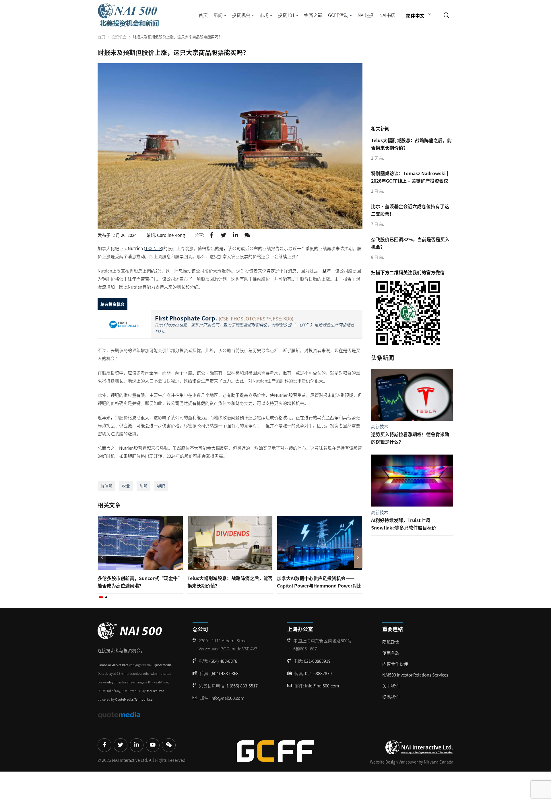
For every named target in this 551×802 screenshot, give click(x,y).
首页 (203, 14)
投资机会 (241, 14)
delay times (113, 682)
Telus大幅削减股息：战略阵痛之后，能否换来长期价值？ (230, 582)
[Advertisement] (414, 86)
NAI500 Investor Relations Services (415, 675)
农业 (126, 486)
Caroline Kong (171, 235)
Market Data (155, 690)
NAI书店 (387, 14)
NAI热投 (366, 14)
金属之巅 (313, 14)
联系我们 (390, 696)
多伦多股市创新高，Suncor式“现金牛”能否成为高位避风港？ (140, 582)
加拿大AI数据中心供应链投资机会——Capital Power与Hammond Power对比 (319, 582)
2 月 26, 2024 (124, 235)
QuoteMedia (163, 664)
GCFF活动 (338, 14)
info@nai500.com (227, 698)
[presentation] (102, 558)
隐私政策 (390, 642)
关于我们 (390, 686)
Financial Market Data (113, 664)
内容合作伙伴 (395, 664)
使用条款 (390, 653)
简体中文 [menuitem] (415, 15)
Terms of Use (143, 699)
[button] (101, 597)
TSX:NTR (153, 248)
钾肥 (161, 486)
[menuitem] (417, 15)
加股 (143, 486)
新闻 (218, 14)
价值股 (106, 486)
